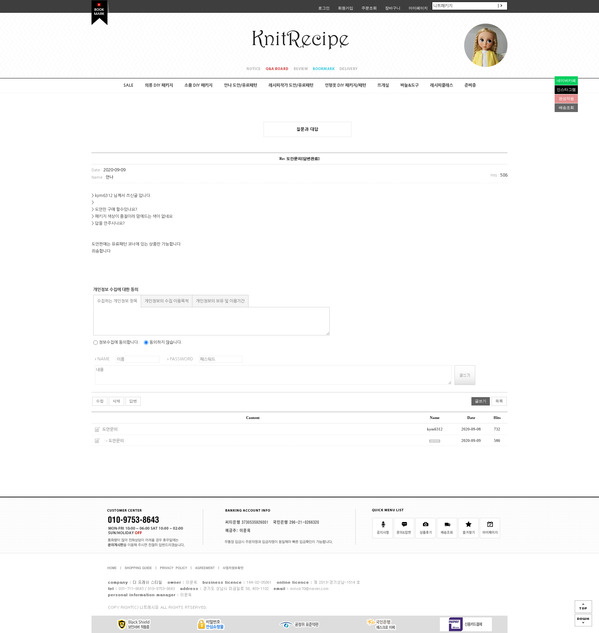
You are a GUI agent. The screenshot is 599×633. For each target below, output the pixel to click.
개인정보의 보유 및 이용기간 (220, 301)
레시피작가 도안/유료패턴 (291, 85)
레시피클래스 (441, 85)
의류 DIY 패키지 (159, 85)
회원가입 (345, 8)
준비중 (470, 85)
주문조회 (369, 8)
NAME (103, 359)
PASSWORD (181, 359)
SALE (128, 85)
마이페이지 (418, 8)
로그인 (324, 8)
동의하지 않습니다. (165, 342)
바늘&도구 (409, 85)
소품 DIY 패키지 (198, 85)
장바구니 (392, 8)
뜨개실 (383, 85)
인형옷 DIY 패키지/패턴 (345, 85)
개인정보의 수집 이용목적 (167, 301)
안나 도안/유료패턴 (240, 85)
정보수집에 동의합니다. (118, 342)
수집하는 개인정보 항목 (117, 301)
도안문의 (110, 429)
